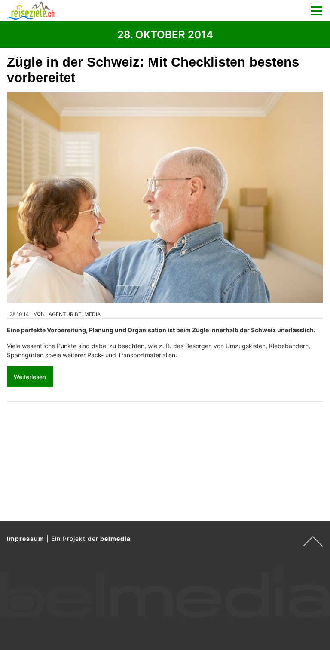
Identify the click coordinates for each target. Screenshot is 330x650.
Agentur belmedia (75, 314)
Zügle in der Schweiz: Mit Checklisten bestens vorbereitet (153, 70)
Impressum (25, 538)
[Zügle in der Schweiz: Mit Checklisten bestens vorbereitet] (165, 197)
